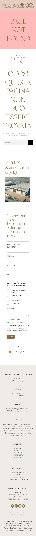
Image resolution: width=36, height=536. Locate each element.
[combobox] (18, 260)
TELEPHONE (15, 265)
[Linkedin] (23, 506)
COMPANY (15, 236)
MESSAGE (11, 308)
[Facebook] (12, 506)
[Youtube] (20, 506)
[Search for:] (15, 142)
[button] (3, 5)
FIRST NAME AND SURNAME (15, 245)
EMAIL (13, 274)
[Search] (30, 142)
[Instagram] (16, 506)
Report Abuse (13, 346)
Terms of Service (22, 346)
